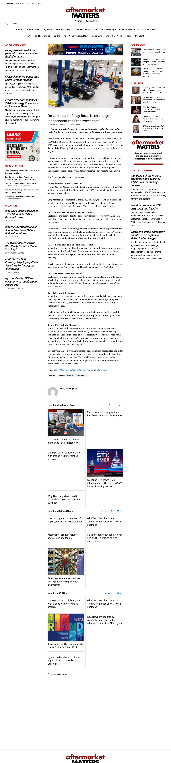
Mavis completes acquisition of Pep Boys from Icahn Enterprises (104, 414)
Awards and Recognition (39, 35)
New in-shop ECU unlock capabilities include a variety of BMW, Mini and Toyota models (154, 72)
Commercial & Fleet (78, 35)
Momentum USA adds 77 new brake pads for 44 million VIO (63, 441)
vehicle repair (81, 376)
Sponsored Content (134, 35)
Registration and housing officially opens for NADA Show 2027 (65, 646)
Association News (146, 29)
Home (19, 29)
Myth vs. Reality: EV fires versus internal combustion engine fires (20, 281)
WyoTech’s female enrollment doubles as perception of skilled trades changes (147, 235)
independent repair (66, 376)
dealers (52, 376)
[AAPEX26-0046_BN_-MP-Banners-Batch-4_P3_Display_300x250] (22, 160)
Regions (46, 29)
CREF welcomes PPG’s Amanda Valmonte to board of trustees (153, 118)
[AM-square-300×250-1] (148, 164)
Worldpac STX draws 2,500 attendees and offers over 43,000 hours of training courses (104, 483)
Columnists (97, 35)
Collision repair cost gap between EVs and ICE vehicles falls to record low (104, 538)
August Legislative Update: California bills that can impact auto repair (21, 191)
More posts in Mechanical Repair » (110, 405)
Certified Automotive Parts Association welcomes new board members (20, 184)
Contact (40, 4)
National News (32, 29)
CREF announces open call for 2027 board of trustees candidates (22, 171)
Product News (126, 29)
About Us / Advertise (25, 4)
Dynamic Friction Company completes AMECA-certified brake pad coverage (154, 61)
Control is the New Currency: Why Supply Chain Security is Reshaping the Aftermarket (21, 263)
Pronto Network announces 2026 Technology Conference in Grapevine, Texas (21, 103)
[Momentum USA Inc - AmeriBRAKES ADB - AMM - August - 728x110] (86, 54)
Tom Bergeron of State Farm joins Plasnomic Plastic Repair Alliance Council (21, 178)
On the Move (60, 35)
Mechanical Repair (64, 29)
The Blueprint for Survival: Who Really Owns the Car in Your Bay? (20, 246)
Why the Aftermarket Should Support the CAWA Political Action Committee (21, 230)
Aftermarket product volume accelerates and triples (63, 536)
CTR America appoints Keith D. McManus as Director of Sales (154, 128)
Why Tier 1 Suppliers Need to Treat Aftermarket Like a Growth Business (21, 214)
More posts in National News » (112, 511)
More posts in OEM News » (113, 593)
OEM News (117, 35)
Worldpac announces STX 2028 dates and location (145, 207)
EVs (107, 35)
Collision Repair (83, 29)
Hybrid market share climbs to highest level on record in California (63, 660)
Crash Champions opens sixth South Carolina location (22, 78)
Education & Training (104, 29)
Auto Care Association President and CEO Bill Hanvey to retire (21, 197)
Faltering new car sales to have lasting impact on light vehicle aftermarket (64, 581)
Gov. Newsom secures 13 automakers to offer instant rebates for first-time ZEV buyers (104, 620)
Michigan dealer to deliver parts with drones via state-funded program (21, 53)
